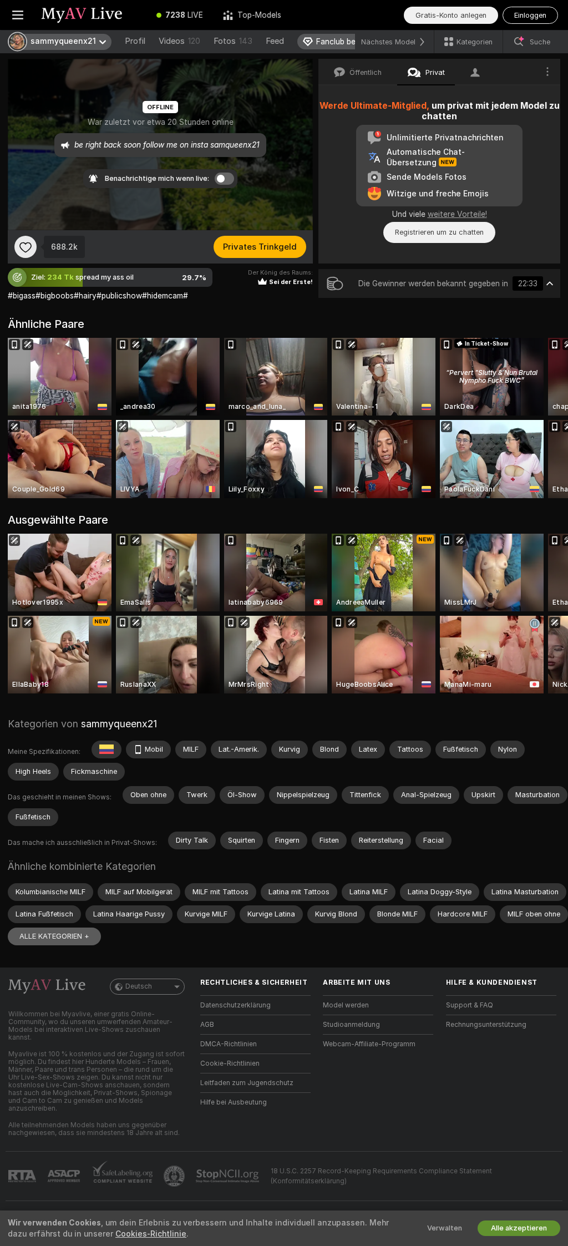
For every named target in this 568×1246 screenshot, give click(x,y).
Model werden (346, 1005)
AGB (207, 1025)
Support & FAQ (469, 1005)
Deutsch (138, 986)
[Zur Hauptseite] (91, 15)
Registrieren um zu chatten (439, 232)
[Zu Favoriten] (25, 247)
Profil (135, 41)
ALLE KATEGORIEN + (54, 936)
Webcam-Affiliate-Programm (369, 1044)
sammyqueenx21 (119, 724)
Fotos (233, 41)
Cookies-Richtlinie (150, 1233)
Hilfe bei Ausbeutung (233, 1102)
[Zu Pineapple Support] (175, 1176)
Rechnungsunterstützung (486, 1025)
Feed (275, 41)
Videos (179, 41)
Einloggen (530, 15)
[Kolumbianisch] (106, 749)
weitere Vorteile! (457, 214)
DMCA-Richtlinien (228, 1044)
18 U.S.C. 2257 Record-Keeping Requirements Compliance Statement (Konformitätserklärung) (381, 1176)
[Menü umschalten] (18, 15)
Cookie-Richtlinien (230, 1063)
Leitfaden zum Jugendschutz (246, 1083)
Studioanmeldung (351, 1025)
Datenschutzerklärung (235, 1005)
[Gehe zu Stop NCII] (228, 1176)
